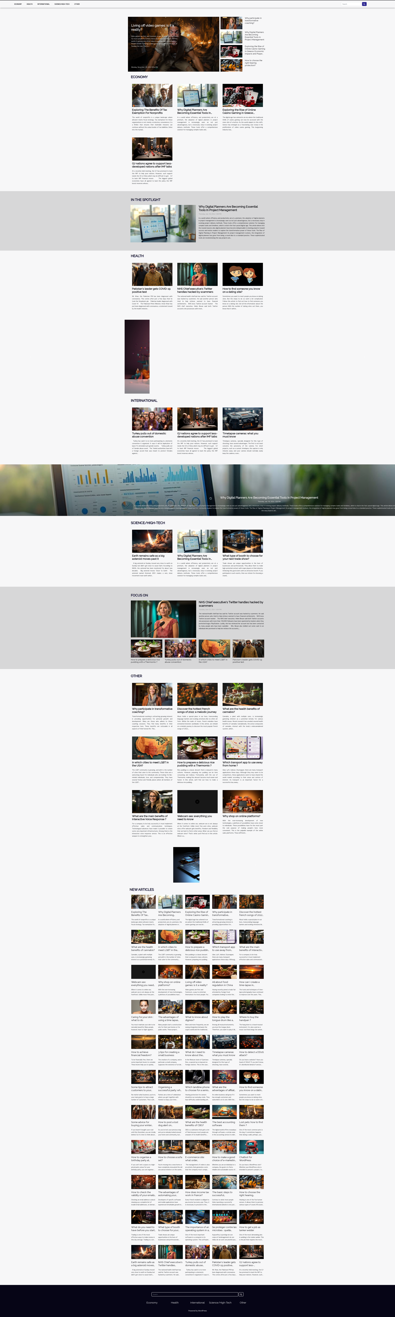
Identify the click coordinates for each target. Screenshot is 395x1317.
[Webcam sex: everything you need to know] (197, 801)
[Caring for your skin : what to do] (143, 1007)
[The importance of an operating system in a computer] (197, 1217)
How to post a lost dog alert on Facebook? (168, 1125)
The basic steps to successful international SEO (222, 1195)
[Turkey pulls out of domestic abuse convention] (152, 419)
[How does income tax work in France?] (197, 1182)
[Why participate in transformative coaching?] (231, 23)
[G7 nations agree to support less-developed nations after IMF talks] (152, 149)
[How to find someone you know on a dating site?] (243, 274)
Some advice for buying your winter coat (141, 1125)
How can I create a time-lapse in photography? (249, 985)
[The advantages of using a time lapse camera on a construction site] (170, 1007)
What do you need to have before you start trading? (143, 1230)
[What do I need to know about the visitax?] (197, 1041)
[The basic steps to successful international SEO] (224, 1182)
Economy (18, 4)
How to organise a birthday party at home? (141, 1160)
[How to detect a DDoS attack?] (251, 1041)
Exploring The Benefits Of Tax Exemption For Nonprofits (149, 111)
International (43, 4)
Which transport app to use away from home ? (223, 950)
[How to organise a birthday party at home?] (143, 1147)
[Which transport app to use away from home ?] (243, 748)
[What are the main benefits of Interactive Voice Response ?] (152, 801)
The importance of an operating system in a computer (197, 1230)
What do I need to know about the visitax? (195, 1055)
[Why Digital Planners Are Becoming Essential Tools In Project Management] (231, 37)
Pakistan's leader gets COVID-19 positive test (224, 1265)
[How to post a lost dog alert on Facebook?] (170, 1112)
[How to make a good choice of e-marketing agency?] (224, 1147)
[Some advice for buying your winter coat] (143, 1112)
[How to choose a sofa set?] (170, 1147)
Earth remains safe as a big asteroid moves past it (148, 557)
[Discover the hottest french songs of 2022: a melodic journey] (197, 694)
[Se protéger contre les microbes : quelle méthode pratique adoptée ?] (224, 1217)
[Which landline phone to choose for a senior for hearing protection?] (197, 1076)
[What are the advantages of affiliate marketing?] (224, 1076)
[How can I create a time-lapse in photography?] (251, 971)
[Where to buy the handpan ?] (251, 1007)
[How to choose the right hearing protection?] (231, 65)
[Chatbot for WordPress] (251, 1147)
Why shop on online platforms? (241, 816)
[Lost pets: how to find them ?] (251, 1112)
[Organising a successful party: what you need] (170, 1076)
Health (30, 4)
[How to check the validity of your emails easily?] (143, 1182)
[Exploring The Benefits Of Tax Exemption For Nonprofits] (152, 95)
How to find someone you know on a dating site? (241, 290)
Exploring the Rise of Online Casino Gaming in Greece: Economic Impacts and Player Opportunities (255, 51)
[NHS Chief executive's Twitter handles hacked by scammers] (197, 274)
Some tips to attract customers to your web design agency (142, 1090)
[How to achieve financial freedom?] (143, 1041)
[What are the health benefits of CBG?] (197, 1112)
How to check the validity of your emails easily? (143, 1195)
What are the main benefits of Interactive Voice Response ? (149, 817)
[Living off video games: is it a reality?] (197, 971)
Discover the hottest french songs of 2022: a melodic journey (197, 710)
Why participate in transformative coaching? (253, 20)
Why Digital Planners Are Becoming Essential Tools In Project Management (194, 112)
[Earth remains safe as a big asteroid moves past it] (152, 541)
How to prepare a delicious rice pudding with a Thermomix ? (145, 661)
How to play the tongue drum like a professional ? (222, 1020)
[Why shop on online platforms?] (243, 801)
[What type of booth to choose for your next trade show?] (243, 541)
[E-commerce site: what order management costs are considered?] (197, 1147)
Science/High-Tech (62, 4)
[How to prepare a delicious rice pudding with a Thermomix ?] (146, 649)
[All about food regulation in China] (224, 971)
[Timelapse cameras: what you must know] (243, 419)
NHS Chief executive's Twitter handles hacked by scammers (195, 290)
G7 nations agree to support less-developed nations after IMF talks (152, 165)
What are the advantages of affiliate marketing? (224, 1090)
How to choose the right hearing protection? (253, 62)
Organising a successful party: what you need (170, 1090)
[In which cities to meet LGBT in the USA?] (214, 649)
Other (77, 4)
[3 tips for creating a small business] (170, 1041)
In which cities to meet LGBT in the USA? (167, 950)
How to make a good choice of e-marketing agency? (224, 1160)
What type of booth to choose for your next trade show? (243, 557)
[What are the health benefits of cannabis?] (243, 694)
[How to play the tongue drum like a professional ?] (224, 1007)
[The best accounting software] (224, 1112)
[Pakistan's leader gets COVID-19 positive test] (152, 274)
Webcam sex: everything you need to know (142, 985)
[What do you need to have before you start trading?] (143, 1217)
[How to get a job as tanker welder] (251, 1217)
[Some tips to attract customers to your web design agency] (143, 1076)
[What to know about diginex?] (197, 1007)
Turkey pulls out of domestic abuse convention (149, 435)
